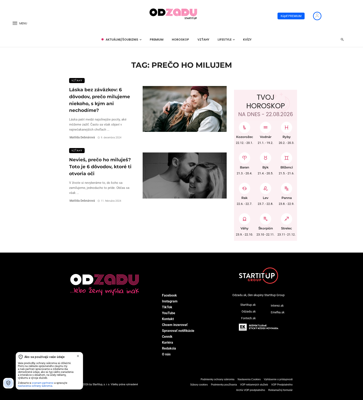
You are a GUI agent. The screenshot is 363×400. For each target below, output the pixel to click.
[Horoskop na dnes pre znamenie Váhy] (244, 218)
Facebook (169, 295)
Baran (244, 167)
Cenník (167, 337)
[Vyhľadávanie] (342, 39)
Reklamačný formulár (280, 390)
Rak (244, 198)
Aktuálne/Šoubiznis (122, 39)
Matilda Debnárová (82, 137)
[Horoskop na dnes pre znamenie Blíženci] (286, 157)
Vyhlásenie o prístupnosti (278, 379)
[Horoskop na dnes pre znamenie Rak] (244, 187)
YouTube (168, 313)
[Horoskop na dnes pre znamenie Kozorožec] (244, 126)
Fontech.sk (248, 318)
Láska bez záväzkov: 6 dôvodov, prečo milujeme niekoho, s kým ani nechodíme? (99, 100)
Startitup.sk (248, 304)
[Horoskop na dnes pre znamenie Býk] (265, 157)
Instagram (170, 301)
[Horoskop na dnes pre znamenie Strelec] (286, 218)
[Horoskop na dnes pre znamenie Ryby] (286, 126)
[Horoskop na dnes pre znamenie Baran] (244, 157)
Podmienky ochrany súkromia (217, 379)
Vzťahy (203, 39)
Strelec (286, 228)
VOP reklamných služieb (254, 384)
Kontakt (168, 319)
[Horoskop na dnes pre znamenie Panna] (286, 187)
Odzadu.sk (249, 311)
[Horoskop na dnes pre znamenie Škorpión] (265, 218)
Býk (265, 167)
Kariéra (167, 342)
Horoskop (180, 39)
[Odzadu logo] (173, 16)
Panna (286, 198)
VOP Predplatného (282, 384)
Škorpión (265, 228)
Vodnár (265, 137)
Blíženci (286, 167)
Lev (265, 198)
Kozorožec (244, 137)
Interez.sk (277, 305)
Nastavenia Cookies (249, 379)
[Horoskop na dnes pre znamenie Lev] (265, 187)
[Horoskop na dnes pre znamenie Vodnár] (265, 126)
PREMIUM (156, 39)
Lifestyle (224, 39)
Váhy (245, 228)
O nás (166, 354)
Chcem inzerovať (175, 325)
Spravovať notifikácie (178, 331)
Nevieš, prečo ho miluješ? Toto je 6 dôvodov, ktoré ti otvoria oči (100, 166)
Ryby (287, 137)
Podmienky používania (224, 384)
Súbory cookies (199, 384)
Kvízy (247, 39)
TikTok (167, 307)
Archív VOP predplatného (250, 390)
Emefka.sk (277, 312)
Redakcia (169, 348)
